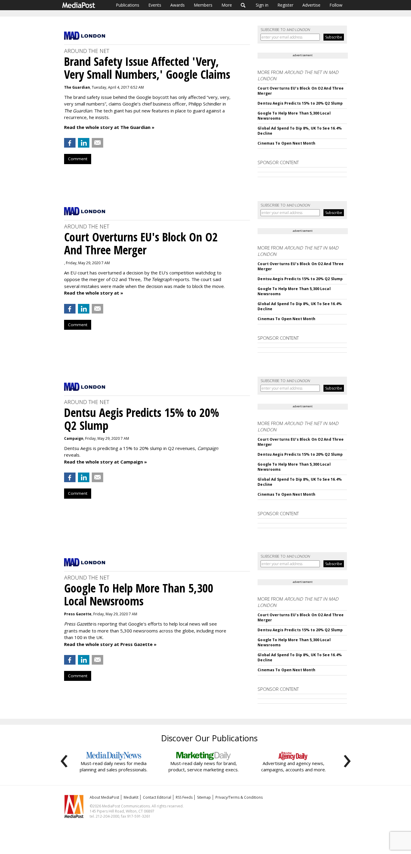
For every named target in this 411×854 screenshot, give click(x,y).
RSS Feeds (184, 797)
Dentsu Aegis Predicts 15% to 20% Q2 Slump (300, 103)
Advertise (311, 5)
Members (203, 5)
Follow (335, 5)
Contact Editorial (157, 797)
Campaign (73, 438)
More (226, 5)
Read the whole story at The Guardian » (109, 127)
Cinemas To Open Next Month (286, 143)
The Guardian (77, 87)
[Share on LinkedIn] (83, 143)
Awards (177, 5)
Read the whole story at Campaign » (105, 462)
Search (243, 5)
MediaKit (131, 797)
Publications (127, 5)
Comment (77, 158)
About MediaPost (104, 797)
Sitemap (204, 797)
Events (154, 5)
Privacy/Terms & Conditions (239, 797)
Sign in (262, 5)
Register (285, 5)
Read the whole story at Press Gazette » (110, 644)
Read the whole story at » (93, 293)
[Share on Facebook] (70, 143)
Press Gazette (77, 614)
